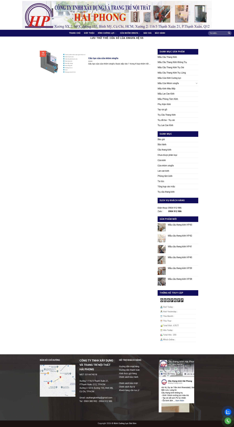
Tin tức (161, 181)
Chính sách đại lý (127, 386)
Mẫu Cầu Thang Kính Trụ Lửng (172, 72)
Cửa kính (162, 160)
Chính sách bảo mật (128, 383)
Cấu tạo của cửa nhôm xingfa (103, 58)
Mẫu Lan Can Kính (166, 93)
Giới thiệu (89, 33)
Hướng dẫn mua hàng (129, 366)
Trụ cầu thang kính (166, 192)
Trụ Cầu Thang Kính (167, 115)
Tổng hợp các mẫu (166, 186)
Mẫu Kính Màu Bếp (166, 88)
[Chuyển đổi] (196, 83)
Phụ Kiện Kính (164, 104)
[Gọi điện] (228, 421)
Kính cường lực (106, 33)
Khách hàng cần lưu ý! (129, 390)
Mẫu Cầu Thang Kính (167, 57)
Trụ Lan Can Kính (165, 125)
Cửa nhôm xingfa (129, 33)
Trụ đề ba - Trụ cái (166, 120)
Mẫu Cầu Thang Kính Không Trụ (172, 62)
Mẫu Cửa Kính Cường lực (169, 78)
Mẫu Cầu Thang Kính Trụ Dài (171, 67)
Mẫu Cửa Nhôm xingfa (168, 83)
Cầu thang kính (164, 149)
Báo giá (147, 33)
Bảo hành (160, 33)
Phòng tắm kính (165, 176)
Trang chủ (75, 33)
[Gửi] (229, 33)
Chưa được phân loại (167, 155)
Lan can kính (163, 171)
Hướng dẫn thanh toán (129, 370)
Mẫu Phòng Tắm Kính (168, 99)
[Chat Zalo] (228, 412)
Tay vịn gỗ (162, 109)
